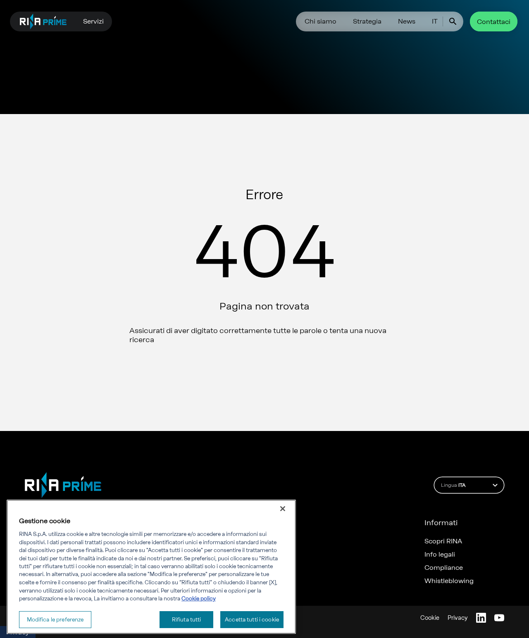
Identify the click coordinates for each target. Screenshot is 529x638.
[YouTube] (499, 618)
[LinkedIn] (481, 618)
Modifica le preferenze (55, 619)
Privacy (458, 617)
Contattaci (493, 22)
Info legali (439, 554)
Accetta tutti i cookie (252, 619)
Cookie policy (198, 598)
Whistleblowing (449, 581)
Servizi (93, 21)
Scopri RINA (443, 541)
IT (435, 21)
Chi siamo (320, 21)
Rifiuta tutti (186, 619)
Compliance (443, 567)
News (406, 21)
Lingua (453, 485)
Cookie (429, 617)
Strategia (367, 21)
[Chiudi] (283, 509)
